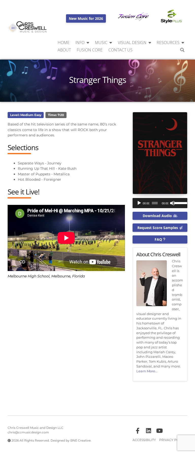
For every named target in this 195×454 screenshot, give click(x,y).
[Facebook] (138, 431)
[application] (160, 203)
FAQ (159, 239)
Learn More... (146, 371)
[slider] (179, 202)
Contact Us (120, 50)
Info (80, 42)
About (64, 50)
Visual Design (132, 42)
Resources (168, 42)
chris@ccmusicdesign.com (28, 432)
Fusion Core (90, 50)
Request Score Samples (158, 227)
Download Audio (158, 215)
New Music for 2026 (86, 18)
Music (101, 42)
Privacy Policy (172, 440)
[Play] (139, 203)
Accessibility (144, 440)
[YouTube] (159, 431)
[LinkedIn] (148, 431)
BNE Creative (80, 440)
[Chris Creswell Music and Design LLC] (27, 27)
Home (64, 42)
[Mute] (172, 203)
